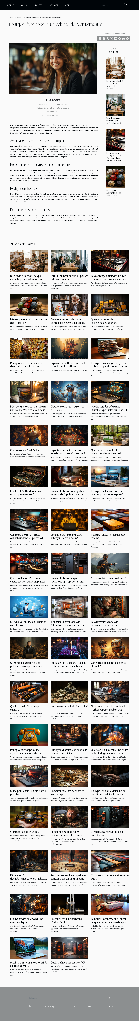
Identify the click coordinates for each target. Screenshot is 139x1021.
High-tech (38, 5)
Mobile (10, 5)
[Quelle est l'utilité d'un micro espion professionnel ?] (29, 476)
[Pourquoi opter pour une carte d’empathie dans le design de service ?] (29, 348)
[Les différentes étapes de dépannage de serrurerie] (110, 607)
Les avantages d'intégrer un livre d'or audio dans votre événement (113, 157)
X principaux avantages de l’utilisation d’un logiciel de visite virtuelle (68, 625)
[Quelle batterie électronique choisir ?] (29, 691)
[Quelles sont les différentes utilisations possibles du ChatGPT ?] (110, 392)
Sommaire (54, 100)
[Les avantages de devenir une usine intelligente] (29, 904)
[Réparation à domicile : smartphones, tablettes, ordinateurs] (29, 860)
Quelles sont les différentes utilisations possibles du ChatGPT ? (109, 410)
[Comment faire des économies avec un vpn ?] (69, 776)
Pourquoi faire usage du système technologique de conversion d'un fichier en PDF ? (109, 366)
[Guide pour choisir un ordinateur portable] (29, 776)
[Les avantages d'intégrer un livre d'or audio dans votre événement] (115, 140)
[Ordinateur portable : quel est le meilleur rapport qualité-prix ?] (110, 691)
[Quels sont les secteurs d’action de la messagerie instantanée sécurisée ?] (69, 648)
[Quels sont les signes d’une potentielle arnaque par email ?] (29, 648)
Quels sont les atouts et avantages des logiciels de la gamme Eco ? (106, 453)
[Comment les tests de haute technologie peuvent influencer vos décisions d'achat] (69, 305)
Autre (67, 5)
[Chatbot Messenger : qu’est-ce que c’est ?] (69, 392)
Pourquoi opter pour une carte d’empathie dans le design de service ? (27, 366)
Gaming (23, 5)
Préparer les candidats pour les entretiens (53, 108)
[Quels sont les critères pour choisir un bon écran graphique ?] (29, 563)
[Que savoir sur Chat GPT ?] (29, 435)
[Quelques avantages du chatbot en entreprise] (29, 607)
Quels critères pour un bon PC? (68, 962)
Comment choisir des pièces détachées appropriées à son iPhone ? (67, 581)
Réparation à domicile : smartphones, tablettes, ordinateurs (28, 879)
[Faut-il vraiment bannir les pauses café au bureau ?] (115, 105)
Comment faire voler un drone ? (108, 578)
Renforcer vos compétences (53, 115)
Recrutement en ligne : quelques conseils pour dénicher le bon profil (68, 879)
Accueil (11, 17)
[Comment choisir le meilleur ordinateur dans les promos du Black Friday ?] (29, 520)
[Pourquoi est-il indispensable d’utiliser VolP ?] (69, 904)
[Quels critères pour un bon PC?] (69, 948)
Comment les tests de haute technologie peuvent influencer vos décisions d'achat (67, 323)
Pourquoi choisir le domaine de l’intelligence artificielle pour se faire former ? (108, 794)
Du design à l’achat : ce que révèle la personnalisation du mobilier (115, 85)
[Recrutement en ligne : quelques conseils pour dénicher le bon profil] (69, 860)
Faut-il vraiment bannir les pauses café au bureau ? (113, 121)
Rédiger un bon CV (53, 111)
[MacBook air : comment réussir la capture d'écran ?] (29, 948)
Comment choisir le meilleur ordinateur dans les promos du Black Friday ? (27, 538)
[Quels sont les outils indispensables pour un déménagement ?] (110, 305)
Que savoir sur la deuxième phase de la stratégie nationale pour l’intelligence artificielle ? (109, 753)
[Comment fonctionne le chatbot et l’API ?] (110, 648)
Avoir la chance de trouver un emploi (53, 104)
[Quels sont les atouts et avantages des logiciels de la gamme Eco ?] (110, 435)
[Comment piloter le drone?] (29, 817)
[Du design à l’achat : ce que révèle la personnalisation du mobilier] (115, 67)
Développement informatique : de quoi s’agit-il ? (113, 193)
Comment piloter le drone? (24, 831)
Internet (54, 5)
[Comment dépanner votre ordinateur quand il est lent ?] (69, 817)
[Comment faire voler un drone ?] (110, 563)
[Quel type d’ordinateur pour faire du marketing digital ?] (69, 735)
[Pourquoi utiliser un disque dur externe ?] (110, 520)
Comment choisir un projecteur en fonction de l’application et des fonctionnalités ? (69, 494)
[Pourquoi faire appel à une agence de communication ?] (29, 735)
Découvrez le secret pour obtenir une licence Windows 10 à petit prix (28, 410)
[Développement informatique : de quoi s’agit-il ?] (115, 177)
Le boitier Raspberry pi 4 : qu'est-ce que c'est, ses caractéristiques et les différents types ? (109, 922)
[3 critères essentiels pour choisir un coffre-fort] (110, 817)
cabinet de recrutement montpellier (63, 146)
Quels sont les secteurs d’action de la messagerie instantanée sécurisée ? (68, 666)
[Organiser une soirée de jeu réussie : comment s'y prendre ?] (69, 435)
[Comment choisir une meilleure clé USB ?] (110, 860)
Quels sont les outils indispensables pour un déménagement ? (103, 323)
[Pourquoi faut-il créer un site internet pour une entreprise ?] (110, 476)
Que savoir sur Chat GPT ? (24, 450)
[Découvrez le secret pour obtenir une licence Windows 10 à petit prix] (29, 392)
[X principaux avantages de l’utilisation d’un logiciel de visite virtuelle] (69, 607)
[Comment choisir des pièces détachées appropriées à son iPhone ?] (69, 563)
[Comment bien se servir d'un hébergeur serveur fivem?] (69, 520)
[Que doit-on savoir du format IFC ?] (69, 691)
